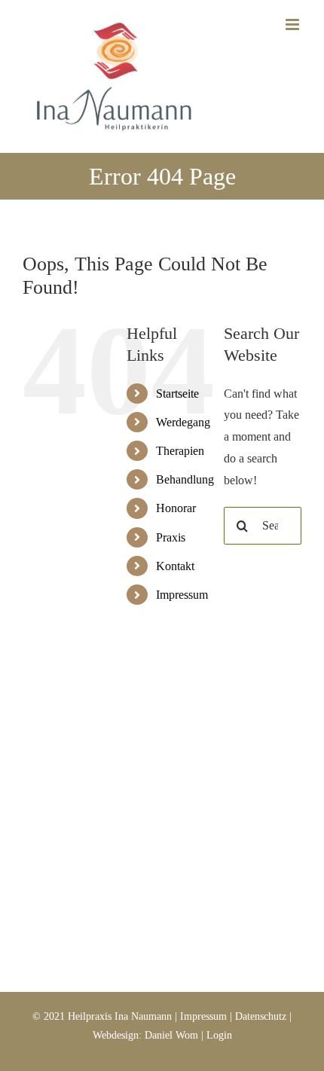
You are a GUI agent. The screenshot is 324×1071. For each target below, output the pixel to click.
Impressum (182, 594)
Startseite (177, 393)
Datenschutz (260, 1016)
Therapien (180, 450)
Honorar (176, 508)
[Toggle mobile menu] (293, 24)
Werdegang (183, 422)
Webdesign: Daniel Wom (145, 1035)
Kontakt (175, 566)
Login (219, 1035)
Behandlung (185, 479)
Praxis (170, 537)
